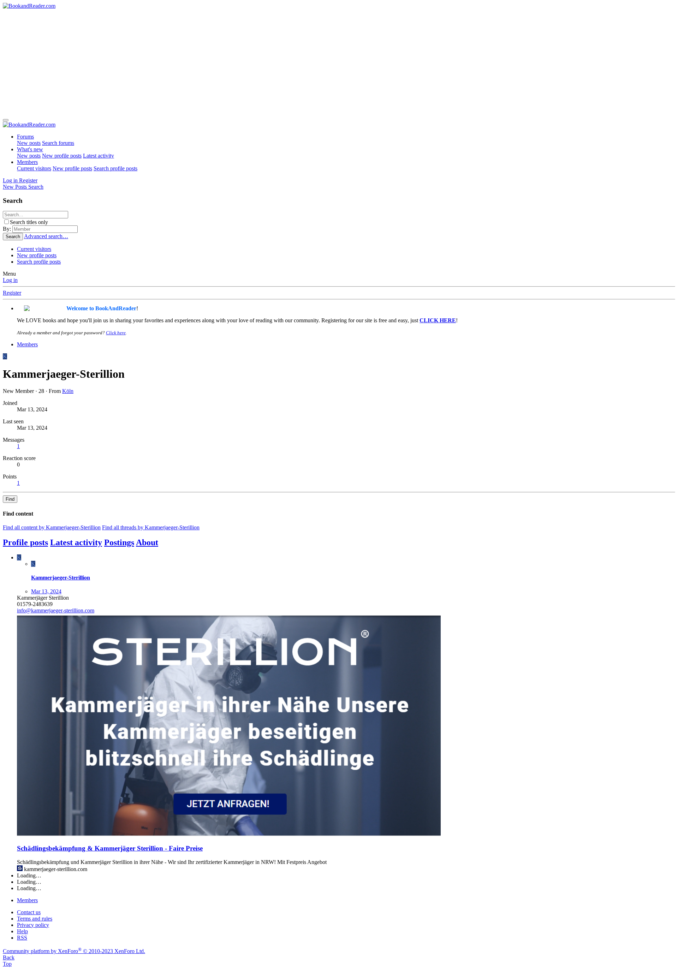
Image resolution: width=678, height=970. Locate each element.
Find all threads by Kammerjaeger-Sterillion (151, 527)
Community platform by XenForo (74, 951)
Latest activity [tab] (76, 542)
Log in (10, 280)
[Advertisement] (339, 62)
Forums (25, 137)
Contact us (29, 912)
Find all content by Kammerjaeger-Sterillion (52, 527)
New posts (29, 143)
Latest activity (98, 156)
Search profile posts (115, 168)
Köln (67, 391)
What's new (30, 149)
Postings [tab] (119, 542)
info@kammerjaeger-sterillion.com (55, 610)
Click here (116, 332)
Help (22, 931)
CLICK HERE (438, 320)
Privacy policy (33, 925)
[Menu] (5, 120)
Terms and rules (34, 919)
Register (12, 293)
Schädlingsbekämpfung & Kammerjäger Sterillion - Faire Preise (110, 848)
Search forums (58, 143)
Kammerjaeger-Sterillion (60, 578)
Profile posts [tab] (25, 542)
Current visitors (34, 168)
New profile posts (62, 156)
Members (27, 162)
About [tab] (147, 542)
